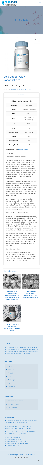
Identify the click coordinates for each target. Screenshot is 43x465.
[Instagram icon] (27, 458)
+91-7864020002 (15, 437)
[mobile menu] (40, 3)
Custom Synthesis (13, 404)
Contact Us (11, 386)
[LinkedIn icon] (24, 458)
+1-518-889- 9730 (20, 441)
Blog (9, 376)
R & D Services (12, 407)
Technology (11, 380)
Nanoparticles (23, 149)
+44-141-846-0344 (22, 443)
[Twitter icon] (19, 458)
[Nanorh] (10, 3)
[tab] (21, 95)
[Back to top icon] (39, 461)
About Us (11, 369)
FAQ (9, 383)
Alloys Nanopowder (16, 89)
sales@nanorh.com (13, 445)
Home (9, 366)
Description (21, 95)
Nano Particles (26, 89)
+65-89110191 (17, 439)
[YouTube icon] (21, 458)
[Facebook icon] (16, 458)
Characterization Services (15, 401)
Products (10, 373)
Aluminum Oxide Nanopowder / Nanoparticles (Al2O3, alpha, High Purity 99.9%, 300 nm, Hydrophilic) (12, 295)
